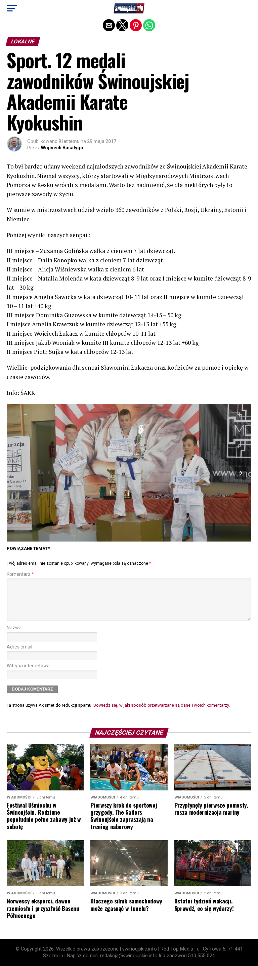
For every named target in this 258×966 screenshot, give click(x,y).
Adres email (19, 646)
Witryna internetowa (28, 665)
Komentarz (20, 574)
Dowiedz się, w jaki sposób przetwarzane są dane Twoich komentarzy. (161, 705)
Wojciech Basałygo (62, 147)
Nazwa (14, 627)
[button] (12, 8)
